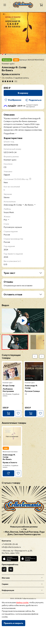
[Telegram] (4, 569)
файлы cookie (22, 602)
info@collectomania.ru (11, 547)
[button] (15, 342)
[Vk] (10, 569)
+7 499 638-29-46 (10, 544)
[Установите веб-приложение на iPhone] (10, 558)
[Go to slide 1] (2, 54)
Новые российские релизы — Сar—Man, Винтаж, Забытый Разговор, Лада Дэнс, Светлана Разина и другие (24, 530)
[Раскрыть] (42, 577)
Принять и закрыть (13, 623)
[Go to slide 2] (5, 54)
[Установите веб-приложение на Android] (28, 558)
